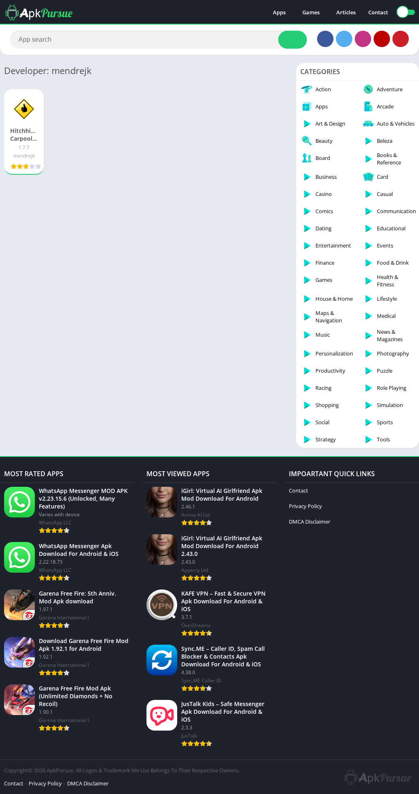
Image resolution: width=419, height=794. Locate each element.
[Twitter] (344, 39)
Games (311, 12)
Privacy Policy (305, 506)
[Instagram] (363, 39)
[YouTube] (382, 39)
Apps (279, 12)
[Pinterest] (400, 39)
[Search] (292, 40)
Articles (346, 12)
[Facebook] (325, 39)
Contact (378, 12)
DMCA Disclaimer (309, 521)
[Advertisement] (144, 240)
